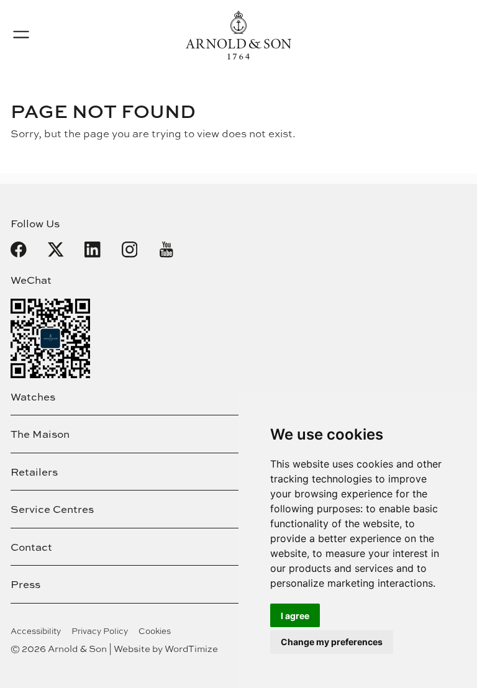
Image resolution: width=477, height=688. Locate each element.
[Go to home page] (238, 35)
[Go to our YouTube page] (166, 250)
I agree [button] (295, 615)
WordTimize (191, 648)
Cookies (155, 630)
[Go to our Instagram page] (130, 250)
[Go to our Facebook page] (19, 250)
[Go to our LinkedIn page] (92, 250)
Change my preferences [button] (332, 641)
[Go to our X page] (56, 250)
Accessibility (36, 630)
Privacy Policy (99, 630)
